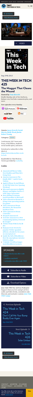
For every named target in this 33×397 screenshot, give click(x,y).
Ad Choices (18, 386)
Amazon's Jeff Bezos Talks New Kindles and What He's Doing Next (12, 173)
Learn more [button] (9, 395)
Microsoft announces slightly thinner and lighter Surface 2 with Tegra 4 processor (13, 191)
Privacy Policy (6, 386)
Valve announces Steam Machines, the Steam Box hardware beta (12, 208)
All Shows (9, 14)
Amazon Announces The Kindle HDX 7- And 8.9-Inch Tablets (12, 179)
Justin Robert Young (11, 133)
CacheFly (19, 161)
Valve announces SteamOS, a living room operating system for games (13, 201)
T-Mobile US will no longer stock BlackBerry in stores (12, 243)
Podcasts (4, 1)
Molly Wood (11, 132)
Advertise (13, 384)
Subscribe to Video (18, 276)
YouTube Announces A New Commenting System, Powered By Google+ (14, 220)
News (12, 137)
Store (3, 388)
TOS (25, 386)
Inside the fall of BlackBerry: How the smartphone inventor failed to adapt (14, 238)
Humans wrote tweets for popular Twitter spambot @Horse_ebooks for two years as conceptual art (13, 231)
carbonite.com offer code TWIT (15, 261)
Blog (14, 1)
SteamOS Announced (10, 216)
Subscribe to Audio (18, 270)
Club (10, 1)
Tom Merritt (15, 95)
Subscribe (20, 1)
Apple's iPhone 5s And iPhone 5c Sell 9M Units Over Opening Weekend (14, 185)
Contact (4, 384)
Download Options (18, 282)
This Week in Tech (11, 18)
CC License (23, 384)
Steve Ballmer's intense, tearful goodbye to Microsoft (13, 196)
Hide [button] (29, 391)
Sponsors (27, 1)
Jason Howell (12, 130)
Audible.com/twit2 (11, 258)
